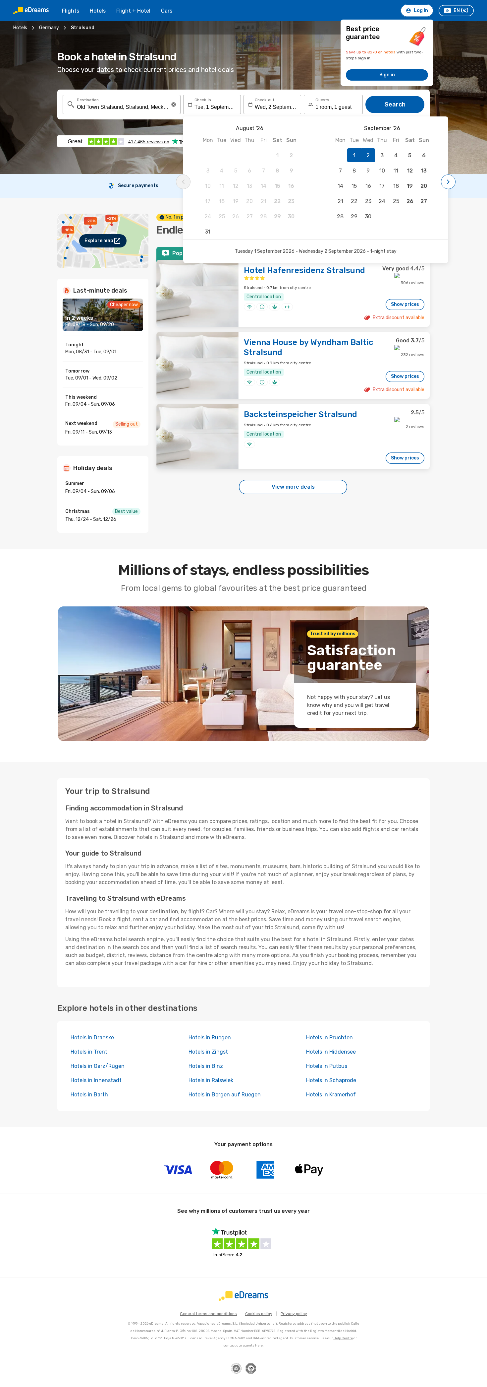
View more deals (293, 487)
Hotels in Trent (89, 1052)
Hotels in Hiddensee (331, 1052)
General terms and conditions (208, 1313)
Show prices (405, 304)
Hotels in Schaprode (331, 1080)
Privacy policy (294, 1313)
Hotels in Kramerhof (331, 1094)
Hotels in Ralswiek (211, 1080)
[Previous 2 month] (183, 181)
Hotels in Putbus (326, 1066)
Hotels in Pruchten (329, 1037)
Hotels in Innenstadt (96, 1080)
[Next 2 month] (448, 181)
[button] (173, 104)
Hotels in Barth (89, 1094)
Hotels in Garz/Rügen (98, 1066)
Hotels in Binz (206, 1066)
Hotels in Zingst (208, 1052)
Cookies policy (258, 1313)
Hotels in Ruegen (210, 1037)
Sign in (387, 75)
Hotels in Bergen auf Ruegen (225, 1094)
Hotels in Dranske (92, 1037)
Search (395, 104)
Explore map (98, 240)
